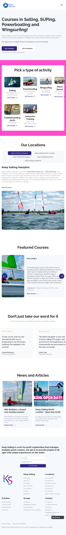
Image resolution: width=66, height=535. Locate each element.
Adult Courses (6, 502)
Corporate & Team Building (32, 510)
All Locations (49, 478)
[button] (61, 5)
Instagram (48, 510)
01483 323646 (49, 515)
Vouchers (26, 494)
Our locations (27, 48)
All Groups (26, 502)
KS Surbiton (49, 488)
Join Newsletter (33, 465)
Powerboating (6, 507)
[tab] (19, 153)
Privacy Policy (6, 524)
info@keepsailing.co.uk (52, 512)
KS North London (50, 483)
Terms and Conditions (19, 524)
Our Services (27, 488)
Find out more (7, 187)
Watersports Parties (29, 504)
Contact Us (48, 502)
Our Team (26, 483)
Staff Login (26, 478)
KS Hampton (49, 480)
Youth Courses (6, 504)
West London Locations (52, 494)
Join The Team (28, 486)
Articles (25, 491)
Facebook (48, 507)
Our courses (9, 48)
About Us (26, 480)
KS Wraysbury (49, 486)
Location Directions (51, 504)
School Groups (28, 507)
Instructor (5, 510)
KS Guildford (49, 491)
